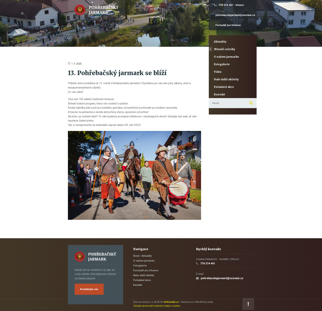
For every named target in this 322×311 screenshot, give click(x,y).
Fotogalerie (222, 64)
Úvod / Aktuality (142, 255)
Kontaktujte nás (89, 289)
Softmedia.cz (171, 302)
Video (218, 71)
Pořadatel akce (224, 87)
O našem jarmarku (226, 56)
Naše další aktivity (226, 79)
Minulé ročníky (224, 49)
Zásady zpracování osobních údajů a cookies (156, 305)
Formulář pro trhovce (145, 270)
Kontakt (219, 94)
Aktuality (220, 41)
